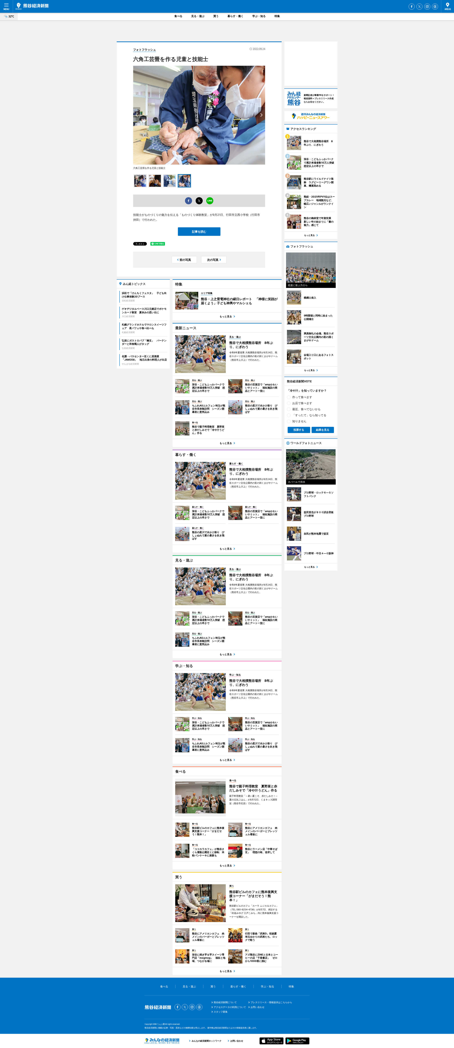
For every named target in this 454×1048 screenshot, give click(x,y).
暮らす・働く (235, 16)
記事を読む (199, 231)
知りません (299, 421)
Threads (435, 7)
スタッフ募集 (221, 1011)
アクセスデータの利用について (230, 1007)
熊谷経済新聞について (225, 1002)
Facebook (412, 7)
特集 (277, 16)
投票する (299, 429)
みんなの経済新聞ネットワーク (162, 1041)
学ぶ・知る (259, 16)
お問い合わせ (257, 1007)
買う (216, 16)
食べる (178, 16)
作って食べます (302, 397)
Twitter (419, 7)
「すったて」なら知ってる (309, 415)
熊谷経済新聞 (32, 6)
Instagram (427, 7)
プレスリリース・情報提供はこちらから (271, 1002)
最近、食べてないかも (306, 409)
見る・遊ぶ (197, 16)
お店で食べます (302, 403)
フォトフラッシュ (144, 49)
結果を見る (322, 429)
